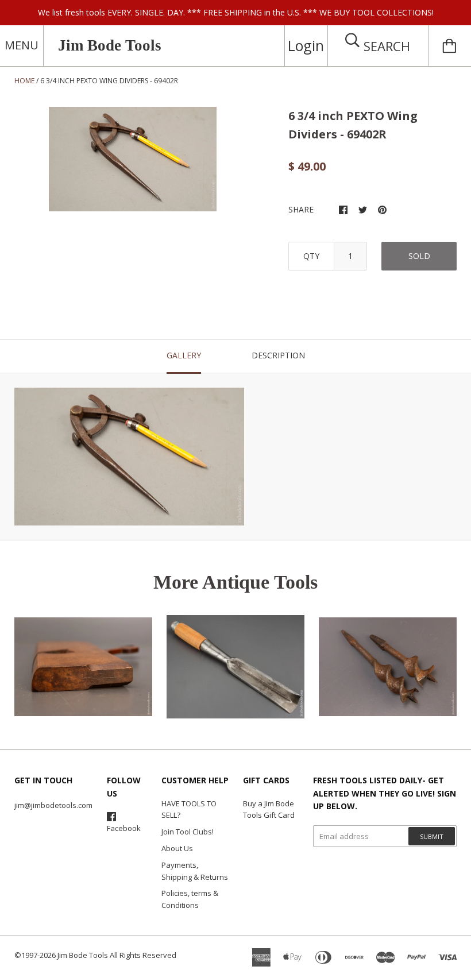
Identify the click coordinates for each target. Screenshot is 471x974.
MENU (21, 45)
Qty (311, 255)
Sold (419, 255)
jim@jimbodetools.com (53, 805)
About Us (177, 848)
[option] (133, 159)
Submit (431, 836)
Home (24, 81)
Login (306, 45)
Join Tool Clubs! (187, 831)
